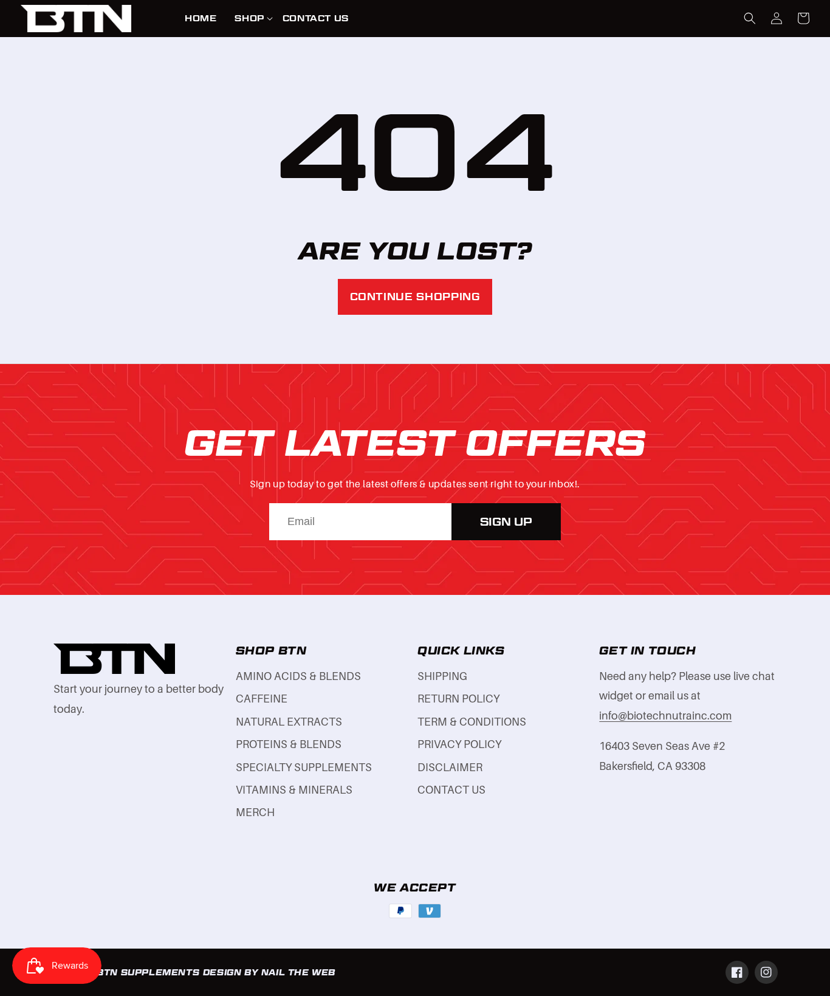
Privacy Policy (459, 744)
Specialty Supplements (304, 767)
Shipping (442, 676)
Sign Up (506, 521)
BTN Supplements (148, 972)
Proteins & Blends (288, 744)
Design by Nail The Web (269, 972)
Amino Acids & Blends (298, 676)
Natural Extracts (289, 722)
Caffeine (261, 699)
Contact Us (451, 790)
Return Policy (458, 699)
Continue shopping (415, 297)
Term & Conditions (471, 722)
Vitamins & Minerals (294, 790)
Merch (255, 812)
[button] (249, 18)
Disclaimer (449, 767)
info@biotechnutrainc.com (665, 716)
